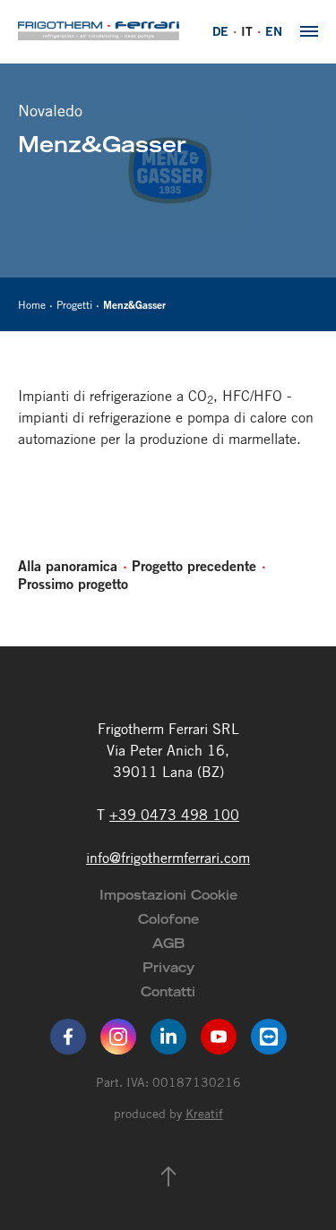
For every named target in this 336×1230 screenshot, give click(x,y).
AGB (168, 943)
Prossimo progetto (73, 584)
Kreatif (204, 1113)
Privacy (168, 967)
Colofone (168, 918)
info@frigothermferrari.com (168, 858)
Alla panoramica (67, 566)
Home (32, 304)
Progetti (74, 304)
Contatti (168, 991)
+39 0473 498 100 (174, 815)
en (273, 30)
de (220, 30)
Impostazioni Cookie (168, 894)
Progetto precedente (194, 566)
